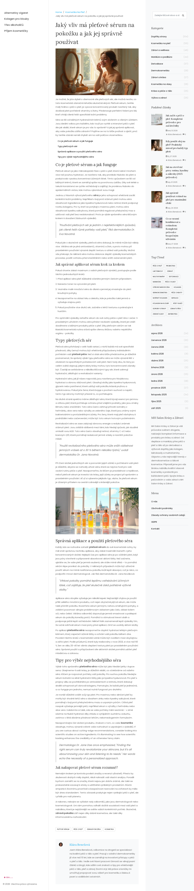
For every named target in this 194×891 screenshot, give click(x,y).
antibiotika (172, 314)
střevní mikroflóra (161, 287)
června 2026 (169, 346)
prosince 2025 (169, 387)
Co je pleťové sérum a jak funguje (75, 141)
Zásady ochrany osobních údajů (168, 515)
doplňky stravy (159, 308)
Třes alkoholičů (14, 25)
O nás (154, 501)
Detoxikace (169, 63)
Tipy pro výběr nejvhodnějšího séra (76, 156)
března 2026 (169, 367)
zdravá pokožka (94, 829)
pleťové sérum (63, 829)
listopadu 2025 (169, 394)
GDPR (154, 521)
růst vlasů (177, 303)
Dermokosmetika (169, 70)
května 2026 (169, 353)
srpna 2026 (169, 333)
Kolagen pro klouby (16, 19)
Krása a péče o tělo (169, 90)
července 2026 (169, 340)
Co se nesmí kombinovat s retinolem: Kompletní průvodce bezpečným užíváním (173, 228)
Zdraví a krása (169, 77)
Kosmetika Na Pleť (75, 12)
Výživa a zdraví (169, 97)
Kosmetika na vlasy (169, 84)
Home (59, 12)
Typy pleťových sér (67, 146)
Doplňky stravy (169, 36)
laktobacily (158, 271)
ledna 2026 (169, 380)
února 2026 (169, 374)
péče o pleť (78, 829)
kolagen (177, 287)
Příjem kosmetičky (16, 31)
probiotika (170, 266)
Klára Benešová (80, 844)
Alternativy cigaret (16, 13)
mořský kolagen (160, 298)
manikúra (157, 282)
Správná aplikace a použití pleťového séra (80, 151)
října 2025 (169, 401)
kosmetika (109, 829)
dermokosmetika (160, 292)
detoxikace (174, 276)
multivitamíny (159, 276)
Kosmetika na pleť (169, 43)
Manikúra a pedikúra (169, 56)
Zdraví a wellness (169, 50)
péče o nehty (176, 292)
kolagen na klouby (161, 303)
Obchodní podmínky (162, 508)
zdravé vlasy (158, 314)
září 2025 (169, 408)
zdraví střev (175, 308)
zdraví (170, 271)
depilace (174, 298)
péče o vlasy (170, 282)
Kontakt (155, 528)
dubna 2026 (169, 360)
